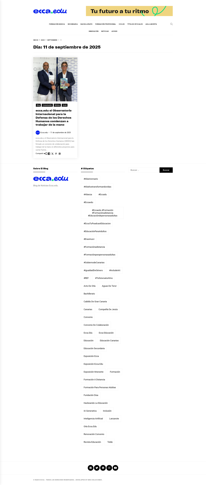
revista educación (92, 442)
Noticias (105, 31)
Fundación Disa (91, 395)
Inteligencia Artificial (93, 418)
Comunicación (47, 105)
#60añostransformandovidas (97, 186)
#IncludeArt (114, 270)
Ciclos (122, 24)
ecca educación (106, 333)
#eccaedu (88, 202)
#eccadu (102, 194)
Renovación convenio (94, 434)
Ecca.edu (44, 132)
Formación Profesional (105, 24)
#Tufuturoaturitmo (104, 278)
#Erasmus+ (89, 239)
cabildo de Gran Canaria (95, 301)
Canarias (88, 309)
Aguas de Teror (109, 286)
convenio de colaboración (96, 325)
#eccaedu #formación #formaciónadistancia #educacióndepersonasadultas (102, 213)
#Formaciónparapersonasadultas (99, 254)
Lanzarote (114, 418)
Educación (88, 340)
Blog (38, 105)
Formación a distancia (94, 379)
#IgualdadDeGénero (93, 270)
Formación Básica (57, 24)
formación (115, 372)
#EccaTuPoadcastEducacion (97, 223)
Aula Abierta (151, 24)
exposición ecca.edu (93, 364)
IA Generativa (90, 411)
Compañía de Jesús (108, 309)
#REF (86, 278)
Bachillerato (86, 24)
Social (65, 105)
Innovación (93, 31)
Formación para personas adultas (100, 387)
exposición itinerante (93, 372)
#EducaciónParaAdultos (95, 231)
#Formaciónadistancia (94, 247)
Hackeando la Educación (96, 403)
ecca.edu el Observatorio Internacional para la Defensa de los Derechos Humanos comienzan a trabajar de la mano (54, 117)
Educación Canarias (109, 340)
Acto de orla (89, 286)
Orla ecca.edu (90, 426)
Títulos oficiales (135, 24)
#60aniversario (91, 179)
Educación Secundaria (94, 348)
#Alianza (88, 194)
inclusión (107, 411)
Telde (110, 442)
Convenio (88, 317)
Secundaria (73, 24)
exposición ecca (91, 356)
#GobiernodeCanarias (94, 262)
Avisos (114, 31)
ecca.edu (88, 333)
